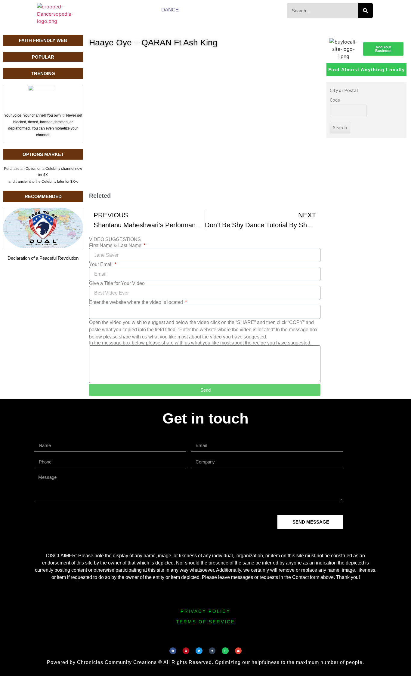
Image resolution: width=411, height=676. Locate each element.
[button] (172, 650)
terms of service (205, 621)
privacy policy (205, 611)
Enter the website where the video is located (136, 302)
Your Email (101, 264)
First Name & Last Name (116, 245)
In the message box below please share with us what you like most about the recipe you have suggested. (200, 343)
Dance (170, 10)
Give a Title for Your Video (117, 283)
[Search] (365, 10)
